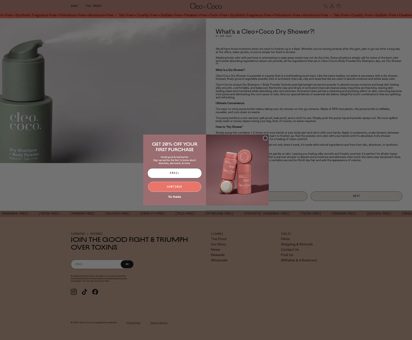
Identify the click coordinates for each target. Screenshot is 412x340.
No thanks (174, 197)
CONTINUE (174, 186)
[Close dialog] (265, 138)
